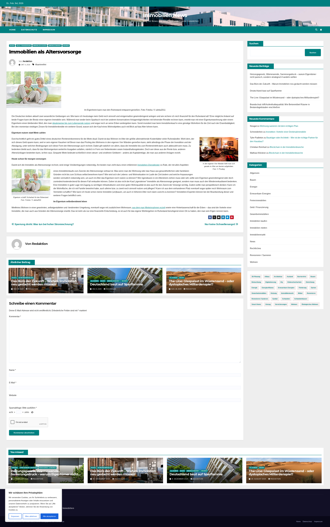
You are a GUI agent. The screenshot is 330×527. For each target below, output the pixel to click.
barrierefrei (301, 277)
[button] (316, 30)
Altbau (267, 277)
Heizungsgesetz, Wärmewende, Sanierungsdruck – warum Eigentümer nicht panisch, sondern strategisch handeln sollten (45, 474)
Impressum (49, 30)
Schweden (286, 299)
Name (12, 370)
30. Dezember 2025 (102, 479)
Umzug (268, 304)
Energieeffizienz (268, 288)
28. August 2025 (259, 479)
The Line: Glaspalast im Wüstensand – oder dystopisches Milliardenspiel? (201, 282)
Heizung (274, 293)
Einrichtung (310, 282)
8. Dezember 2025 (180, 479)
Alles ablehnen (31, 516)
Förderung (302, 288)
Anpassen (15, 516)
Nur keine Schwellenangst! (220, 224)
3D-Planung (256, 277)
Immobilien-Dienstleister (149, 165)
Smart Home (256, 304)
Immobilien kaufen (40, 45)
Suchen (253, 43)
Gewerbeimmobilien (26, 277)
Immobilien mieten (258, 228)
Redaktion (27, 61)
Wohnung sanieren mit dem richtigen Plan (279, 126)
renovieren (311, 293)
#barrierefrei (40, 64)
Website (12, 395)
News (252, 241)
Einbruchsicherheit (294, 282)
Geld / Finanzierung (23, 45)
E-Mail (12, 383)
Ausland (290, 277)
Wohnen (66, 45)
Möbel (300, 293)
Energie (253, 187)
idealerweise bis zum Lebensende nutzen (71, 123)
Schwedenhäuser (300, 299)
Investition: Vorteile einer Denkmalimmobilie (286, 132)
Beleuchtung (256, 282)
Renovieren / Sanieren (260, 255)
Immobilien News (165, 15)
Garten (313, 288)
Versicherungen (281, 304)
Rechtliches (255, 248)
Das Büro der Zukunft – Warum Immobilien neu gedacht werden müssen (44, 282)
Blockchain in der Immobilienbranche (287, 147)
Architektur (278, 277)
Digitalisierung (270, 282)
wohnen (294, 304)
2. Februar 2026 (21, 479)
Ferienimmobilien (258, 200)
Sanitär (275, 299)
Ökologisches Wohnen (310, 304)
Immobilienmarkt (55, 45)
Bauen (12, 45)
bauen (313, 277)
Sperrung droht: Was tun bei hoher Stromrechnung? (44, 224)
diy (281, 282)
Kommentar (15, 316)
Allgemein (94, 281)
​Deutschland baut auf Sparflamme (116, 284)
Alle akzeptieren (49, 516)
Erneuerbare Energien (260, 194)
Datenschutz (29, 30)
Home (12, 30)
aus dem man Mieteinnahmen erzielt (148, 207)
